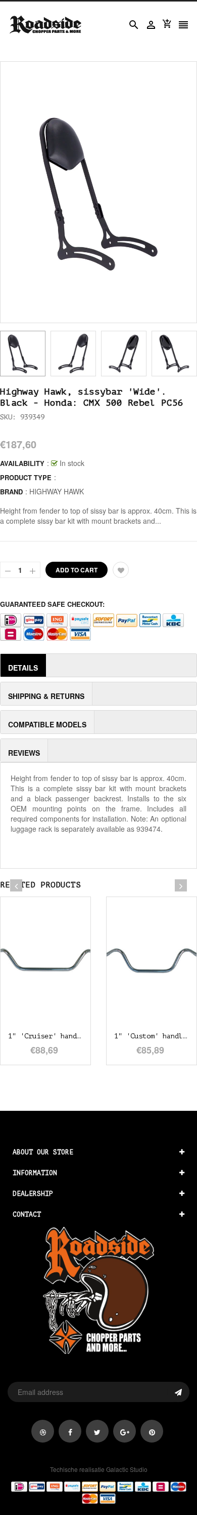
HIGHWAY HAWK (56, 491)
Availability (22, 463)
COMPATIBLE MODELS (47, 724)
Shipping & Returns (46, 696)
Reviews (24, 753)
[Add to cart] (60, 992)
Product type (26, 477)
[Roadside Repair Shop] (98, 1491)
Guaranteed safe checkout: (52, 604)
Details (23, 668)
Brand (11, 491)
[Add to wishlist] (121, 570)
